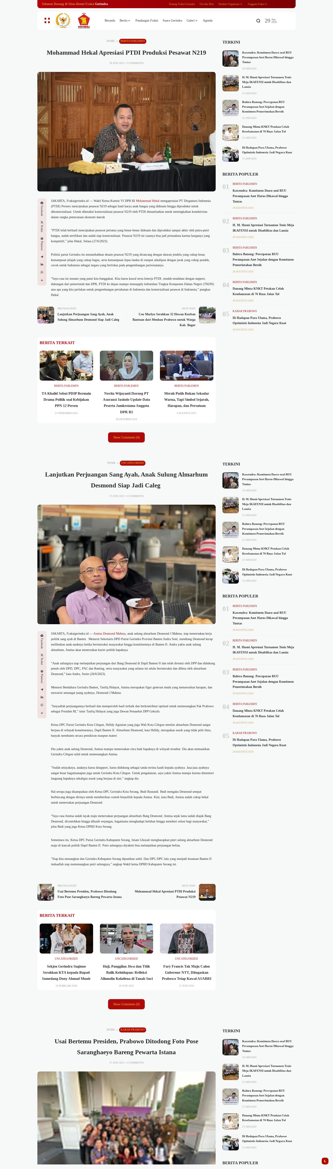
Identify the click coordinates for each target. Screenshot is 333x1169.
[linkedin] (42, 264)
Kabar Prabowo (245, 311)
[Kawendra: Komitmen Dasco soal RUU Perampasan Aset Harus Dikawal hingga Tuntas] (230, 58)
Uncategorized (132, 463)
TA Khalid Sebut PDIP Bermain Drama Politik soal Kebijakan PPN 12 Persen (66, 399)
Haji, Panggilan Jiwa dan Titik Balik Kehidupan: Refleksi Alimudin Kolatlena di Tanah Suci (126, 972)
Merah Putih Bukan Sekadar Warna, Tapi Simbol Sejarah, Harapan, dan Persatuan (186, 399)
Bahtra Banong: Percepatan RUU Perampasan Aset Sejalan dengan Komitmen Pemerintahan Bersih (263, 106)
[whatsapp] (42, 272)
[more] (42, 280)
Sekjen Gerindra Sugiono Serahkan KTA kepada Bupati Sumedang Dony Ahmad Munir (66, 972)
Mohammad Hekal (147, 201)
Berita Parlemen (133, 41)
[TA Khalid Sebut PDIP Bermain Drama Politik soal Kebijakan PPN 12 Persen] (66, 366)
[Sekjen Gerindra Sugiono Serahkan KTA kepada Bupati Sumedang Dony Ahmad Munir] (66, 939)
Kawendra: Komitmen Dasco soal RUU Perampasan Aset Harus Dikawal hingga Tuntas (268, 57)
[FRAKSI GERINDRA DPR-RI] (76, 21)
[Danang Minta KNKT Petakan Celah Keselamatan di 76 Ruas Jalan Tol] (230, 133)
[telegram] (42, 256)
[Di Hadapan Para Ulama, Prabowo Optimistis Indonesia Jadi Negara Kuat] (230, 153)
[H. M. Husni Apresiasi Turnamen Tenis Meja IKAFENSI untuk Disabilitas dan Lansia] (230, 83)
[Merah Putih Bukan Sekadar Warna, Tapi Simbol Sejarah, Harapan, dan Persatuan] (186, 366)
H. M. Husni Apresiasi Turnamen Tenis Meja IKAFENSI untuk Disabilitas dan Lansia (266, 82)
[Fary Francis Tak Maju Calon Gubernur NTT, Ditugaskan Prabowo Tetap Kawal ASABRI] (186, 939)
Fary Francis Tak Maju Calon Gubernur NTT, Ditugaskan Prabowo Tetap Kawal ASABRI (186, 972)
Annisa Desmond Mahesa (109, 633)
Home (111, 41)
